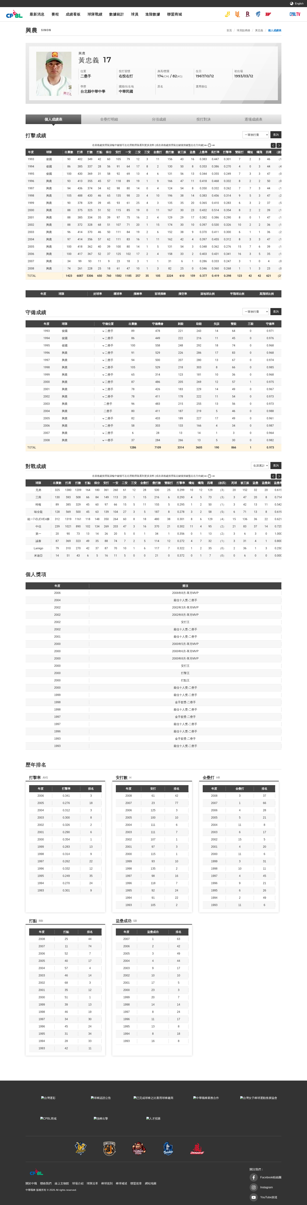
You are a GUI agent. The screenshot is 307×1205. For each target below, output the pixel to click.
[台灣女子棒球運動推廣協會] (258, 1098)
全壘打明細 (109, 119)
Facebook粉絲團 (270, 1177)
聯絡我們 (46, 1183)
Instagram (266, 1187)
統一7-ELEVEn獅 (238, 14)
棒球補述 (121, 1183)
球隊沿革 (92, 1183)
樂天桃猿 (248, 14)
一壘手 (109, 440)
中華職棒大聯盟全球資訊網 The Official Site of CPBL (14, 15)
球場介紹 (78, 1183)
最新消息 (37, 14)
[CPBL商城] (48, 1118)
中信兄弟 (227, 14)
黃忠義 (259, 30)
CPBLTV (294, 14)
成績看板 (73, 14)
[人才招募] (153, 1118)
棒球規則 (107, 1183)
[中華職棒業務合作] (206, 1098)
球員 (135, 14)
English (299, 3)
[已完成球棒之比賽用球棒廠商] (153, 1098)
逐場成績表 (253, 119)
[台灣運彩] (48, 1098)
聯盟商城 (174, 14)
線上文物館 (62, 1183)
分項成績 (159, 119)
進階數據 (152, 14)
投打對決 (203, 119)
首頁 (229, 30)
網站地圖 (150, 1183)
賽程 (55, 14)
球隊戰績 (95, 14)
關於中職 (31, 1183)
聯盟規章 (136, 1183)
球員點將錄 (243, 30)
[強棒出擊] (101, 1118)
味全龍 (268, 14)
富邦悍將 (258, 14)
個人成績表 (274, 30)
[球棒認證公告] (101, 1098)
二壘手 (109, 330)
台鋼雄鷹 (278, 14)
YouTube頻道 (268, 1197)
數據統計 (116, 14)
